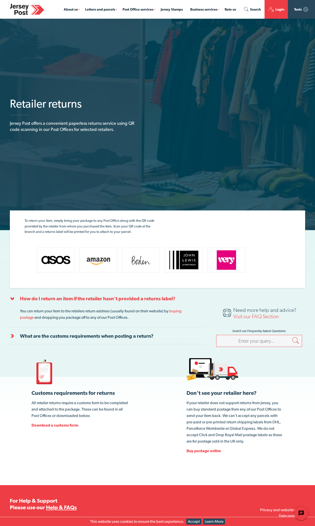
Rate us (230, 9)
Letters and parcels (100, 9)
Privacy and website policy (282, 510)
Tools (298, 9)
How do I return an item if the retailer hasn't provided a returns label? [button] (97, 299)
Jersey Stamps (172, 9)
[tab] (106, 298)
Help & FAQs (61, 507)
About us (71, 9)
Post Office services (138, 9)
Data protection (292, 515)
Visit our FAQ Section (256, 316)
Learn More (214, 521)
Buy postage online (204, 450)
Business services (203, 9)
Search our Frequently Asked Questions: (259, 331)
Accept (194, 521)
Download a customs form (55, 425)
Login (279, 9)
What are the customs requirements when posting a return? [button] (87, 336)
